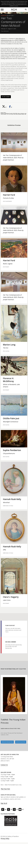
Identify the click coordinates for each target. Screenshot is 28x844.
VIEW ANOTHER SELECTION (7, 742)
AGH (14, 9)
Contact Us (4, 765)
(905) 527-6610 (5, 761)
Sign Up (3, 803)
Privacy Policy (5, 838)
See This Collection (20, 742)
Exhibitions (3, 15)
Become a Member (6, 96)
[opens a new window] (4, 107)
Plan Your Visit (5, 789)
